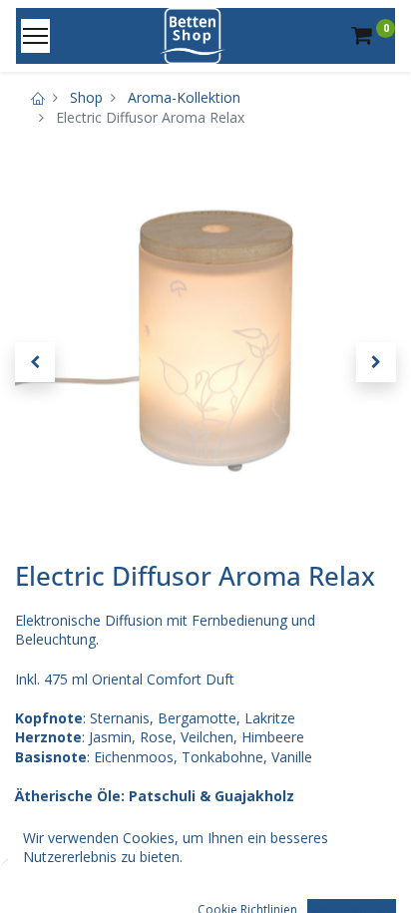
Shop (86, 97)
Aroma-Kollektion (184, 97)
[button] (35, 362)
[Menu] (35, 36)
